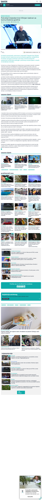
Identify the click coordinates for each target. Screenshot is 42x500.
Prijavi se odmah (5, 298)
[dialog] (30, 487)
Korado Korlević (5, 169)
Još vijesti (20, 392)
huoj (21, 169)
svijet (29, 305)
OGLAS (21, 10)
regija (16, 305)
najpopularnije (7, 353)
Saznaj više (30, 496)
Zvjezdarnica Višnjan (14, 169)
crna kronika (23, 305)
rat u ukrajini (10, 305)
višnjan (25, 169)
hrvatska (4, 305)
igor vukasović (31, 169)
